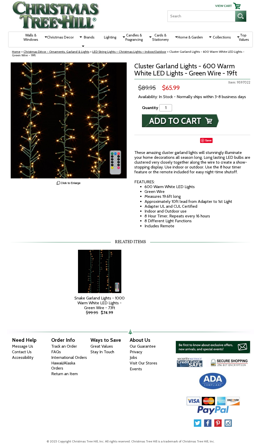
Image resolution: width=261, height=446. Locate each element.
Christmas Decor (60, 37)
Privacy (136, 351)
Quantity (150, 107)
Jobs (133, 357)
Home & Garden (190, 37)
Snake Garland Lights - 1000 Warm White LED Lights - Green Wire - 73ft (99, 303)
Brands (89, 37)
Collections (222, 37)
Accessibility (22, 357)
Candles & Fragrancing (134, 37)
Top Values (244, 37)
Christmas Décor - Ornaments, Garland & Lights (56, 52)
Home (16, 52)
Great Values (101, 346)
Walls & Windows (30, 37)
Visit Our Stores (143, 363)
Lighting (110, 37)
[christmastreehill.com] (56, 13)
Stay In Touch (102, 351)
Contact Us (22, 351)
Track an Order (64, 346)
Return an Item (64, 373)
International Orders (69, 357)
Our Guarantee (143, 346)
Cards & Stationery (160, 37)
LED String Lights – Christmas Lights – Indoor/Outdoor (129, 52)
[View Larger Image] (69, 120)
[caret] (43, 37)
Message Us (22, 346)
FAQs (56, 351)
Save (208, 140)
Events (136, 368)
